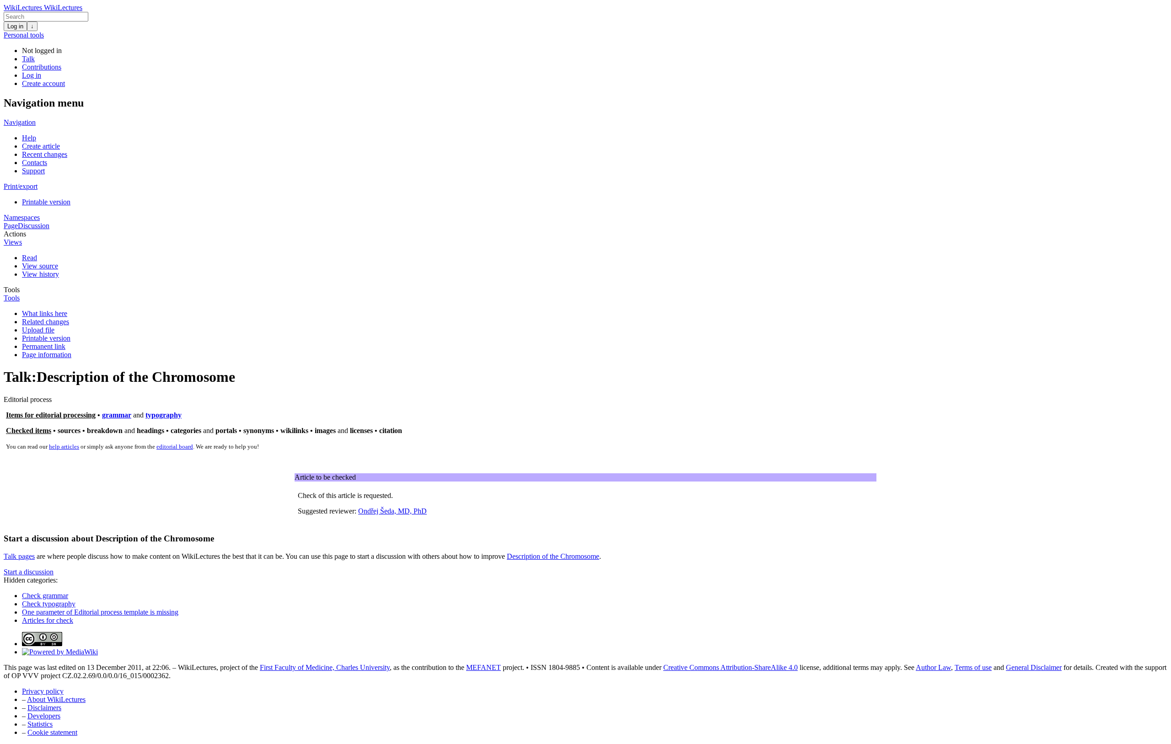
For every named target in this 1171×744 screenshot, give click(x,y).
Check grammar (45, 595)
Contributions (41, 67)
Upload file (38, 330)
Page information (46, 355)
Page (11, 226)
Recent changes (44, 154)
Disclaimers (44, 708)
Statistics (40, 724)
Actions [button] (15, 234)
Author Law (933, 667)
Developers (43, 716)
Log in (15, 26)
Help (29, 138)
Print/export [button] (21, 186)
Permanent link (43, 346)
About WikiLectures (56, 699)
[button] (29, 572)
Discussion (33, 226)
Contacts (34, 162)
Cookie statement (52, 732)
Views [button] (13, 242)
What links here (44, 313)
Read (29, 258)
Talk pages (19, 556)
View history (40, 274)
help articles (64, 446)
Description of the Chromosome (553, 556)
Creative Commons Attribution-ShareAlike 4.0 (730, 667)
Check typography (48, 604)
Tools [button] (12, 290)
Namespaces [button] (22, 217)
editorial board (174, 446)
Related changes (45, 322)
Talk (28, 59)
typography (163, 415)
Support (33, 171)
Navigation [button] (20, 122)
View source (40, 266)
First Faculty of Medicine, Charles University (325, 667)
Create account (43, 83)
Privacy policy (43, 691)
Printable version (46, 202)
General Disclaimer (1034, 667)
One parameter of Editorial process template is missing (100, 612)
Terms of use (973, 667)
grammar (116, 415)
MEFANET (483, 667)
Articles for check (47, 620)
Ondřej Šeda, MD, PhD (392, 511)
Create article (41, 146)
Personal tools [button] (24, 35)
